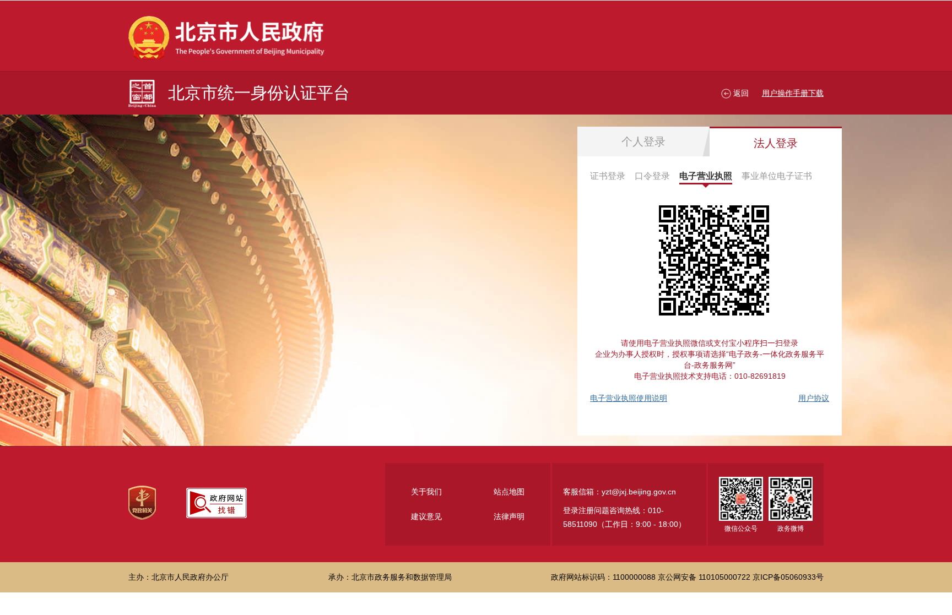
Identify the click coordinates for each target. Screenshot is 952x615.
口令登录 (652, 176)
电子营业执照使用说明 (628, 398)
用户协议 (813, 398)
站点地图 (509, 491)
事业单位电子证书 (777, 176)
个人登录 (643, 141)
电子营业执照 (705, 176)
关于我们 (426, 491)
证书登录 (607, 176)
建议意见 (426, 516)
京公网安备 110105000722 (704, 577)
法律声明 (509, 516)
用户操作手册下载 (793, 93)
